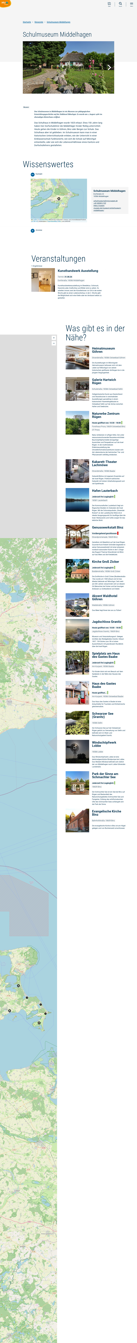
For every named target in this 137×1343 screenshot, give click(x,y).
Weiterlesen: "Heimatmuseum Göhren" (97, 360)
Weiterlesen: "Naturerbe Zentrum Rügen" (97, 434)
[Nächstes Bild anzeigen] (109, 67)
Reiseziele (39, 22)
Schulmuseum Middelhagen (58, 22)
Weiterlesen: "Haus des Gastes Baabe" (97, 695)
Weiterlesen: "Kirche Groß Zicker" (97, 575)
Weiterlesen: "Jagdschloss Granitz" (97, 634)
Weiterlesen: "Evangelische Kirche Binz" (97, 820)
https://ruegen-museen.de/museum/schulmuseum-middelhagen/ (107, 208)
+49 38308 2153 (99, 203)
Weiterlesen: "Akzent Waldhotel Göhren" (97, 605)
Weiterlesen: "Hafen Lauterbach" (97, 505)
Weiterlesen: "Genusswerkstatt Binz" (97, 541)
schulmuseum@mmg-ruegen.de (105, 201)
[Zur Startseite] (6, 4)
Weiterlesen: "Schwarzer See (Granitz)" (97, 724)
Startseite (27, 22)
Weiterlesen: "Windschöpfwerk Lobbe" (97, 754)
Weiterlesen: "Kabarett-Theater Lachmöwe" (97, 472)
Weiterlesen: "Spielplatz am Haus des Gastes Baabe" (97, 665)
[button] (27, 998)
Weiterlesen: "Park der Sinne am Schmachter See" (97, 789)
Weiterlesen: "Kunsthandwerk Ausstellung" (68, 284)
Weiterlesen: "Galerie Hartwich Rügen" (97, 393)
